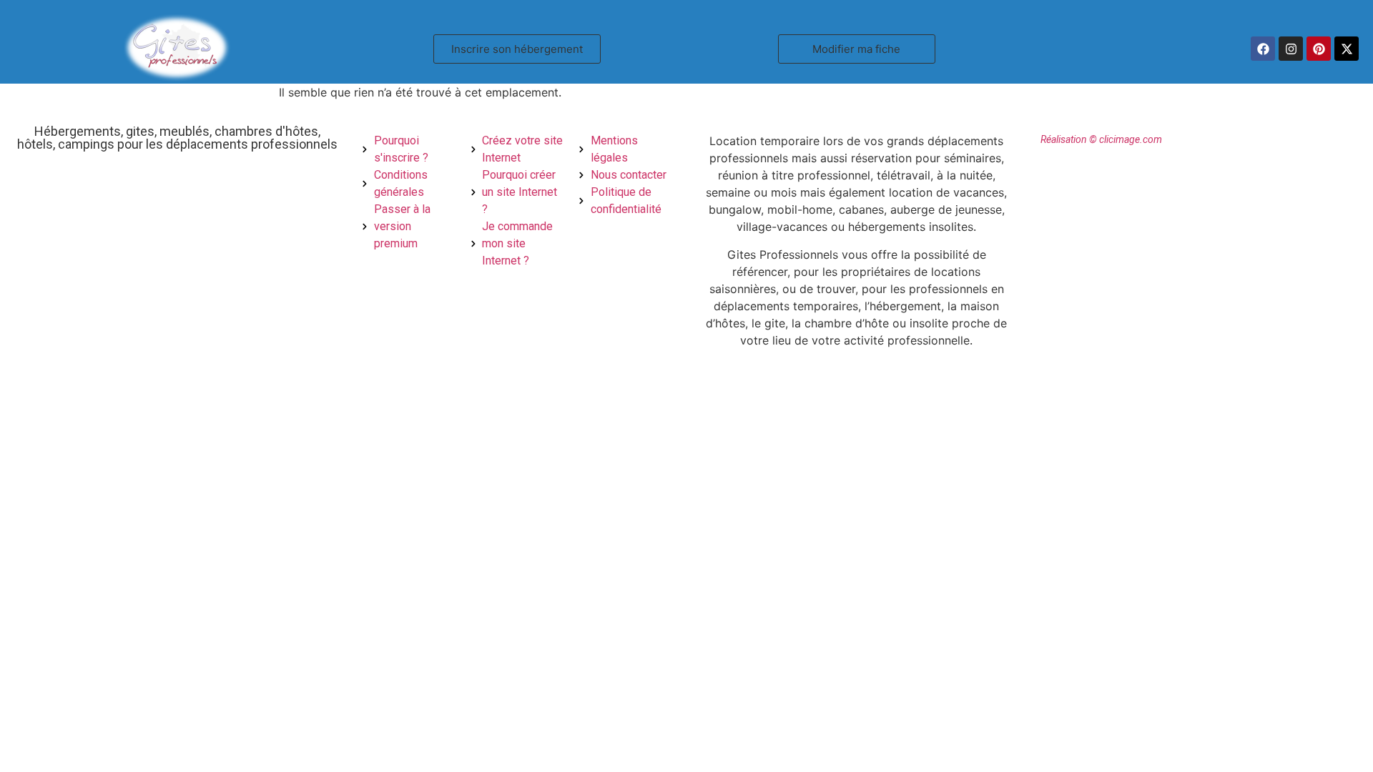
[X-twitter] (1346, 48)
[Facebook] (1263, 48)
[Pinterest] (1318, 48)
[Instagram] (1291, 48)
